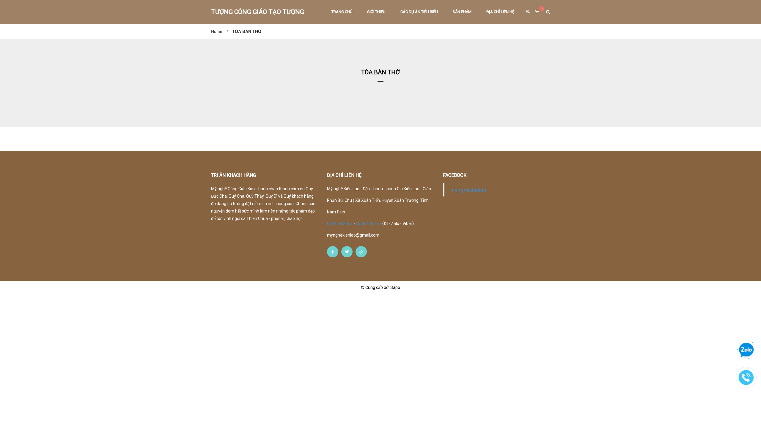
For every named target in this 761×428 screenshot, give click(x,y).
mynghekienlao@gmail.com (353, 235)
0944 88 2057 (340, 223)
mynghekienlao (468, 189)
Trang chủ (341, 12)
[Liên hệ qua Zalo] (746, 350)
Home (216, 31)
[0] (534, 12)
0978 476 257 (368, 223)
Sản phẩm (462, 12)
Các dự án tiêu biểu (419, 12)
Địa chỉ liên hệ (500, 12)
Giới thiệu (376, 12)
